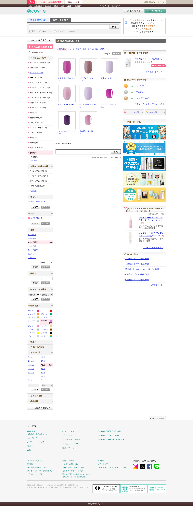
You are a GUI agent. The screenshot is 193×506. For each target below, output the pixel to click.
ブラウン (46, 330)
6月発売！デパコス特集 (137, 280)
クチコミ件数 (93, 49)
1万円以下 (32, 254)
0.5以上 (31, 357)
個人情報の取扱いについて (37, 467)
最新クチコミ (68, 448)
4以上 (43, 369)
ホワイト (46, 317)
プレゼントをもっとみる (153, 248)
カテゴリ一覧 (104, 6)
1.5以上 (31, 361)
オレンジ (33, 314)
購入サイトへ (158, 65)
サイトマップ (103, 464)
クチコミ (46, 31)
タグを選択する (36, 218)
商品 (33, 31)
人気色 (102, 49)
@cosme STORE (109, 435)
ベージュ (46, 326)
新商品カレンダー (70, 443)
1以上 (43, 357)
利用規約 (30, 464)
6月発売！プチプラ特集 (137, 274)
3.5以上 (31, 369)
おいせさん (157, 59)
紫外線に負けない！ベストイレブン (142, 269)
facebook (149, 466)
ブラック (46, 333)
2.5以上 (31, 365)
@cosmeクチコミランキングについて (112, 467)
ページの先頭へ (158, 418)
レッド (46, 311)
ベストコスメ (115, 6)
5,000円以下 (33, 250)
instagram (135, 466)
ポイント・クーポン (36, 442)
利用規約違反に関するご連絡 (73, 467)
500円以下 (32, 235)
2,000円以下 (40, 242)
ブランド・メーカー (66, 31)
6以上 (43, 376)
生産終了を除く (38, 52)
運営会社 (101, 461)
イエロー (33, 333)
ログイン (161, 2)
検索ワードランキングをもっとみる (149, 104)
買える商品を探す (40, 46)
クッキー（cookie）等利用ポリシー (40, 471)
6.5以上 (31, 380)
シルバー (33, 321)
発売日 (78, 49)
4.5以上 (31, 373)
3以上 (46, 365)
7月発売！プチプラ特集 (137, 264)
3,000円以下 (33, 246)
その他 (34, 160)
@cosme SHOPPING (110, 431)
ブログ (56, 6)
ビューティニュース (71, 439)
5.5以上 (31, 376)
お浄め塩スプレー (142, 59)
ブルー (33, 330)
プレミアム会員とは (35, 461)
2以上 (43, 361)
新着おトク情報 (73, 2)
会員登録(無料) (149, 2)
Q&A (62, 6)
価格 (84, 49)
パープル (46, 322)
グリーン (46, 314)
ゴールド (33, 317)
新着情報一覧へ (157, 285)
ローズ (33, 311)
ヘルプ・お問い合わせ (70, 464)
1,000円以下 (33, 239)
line (156, 466)
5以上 (43, 373)
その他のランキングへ (155, 72)
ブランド (48, 6)
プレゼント (67, 435)
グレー (33, 336)
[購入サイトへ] (158, 65)
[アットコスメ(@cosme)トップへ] (36, 12)
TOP (30, 6)
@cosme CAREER (112, 439)
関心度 (61, 49)
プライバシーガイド (35, 474)
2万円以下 (32, 258)
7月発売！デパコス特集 (137, 259)
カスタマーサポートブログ (72, 471)
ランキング (38, 6)
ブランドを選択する (38, 201)
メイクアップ (36, 73)
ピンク (33, 326)
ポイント (71, 49)
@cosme (37, 432)
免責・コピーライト (70, 461)
